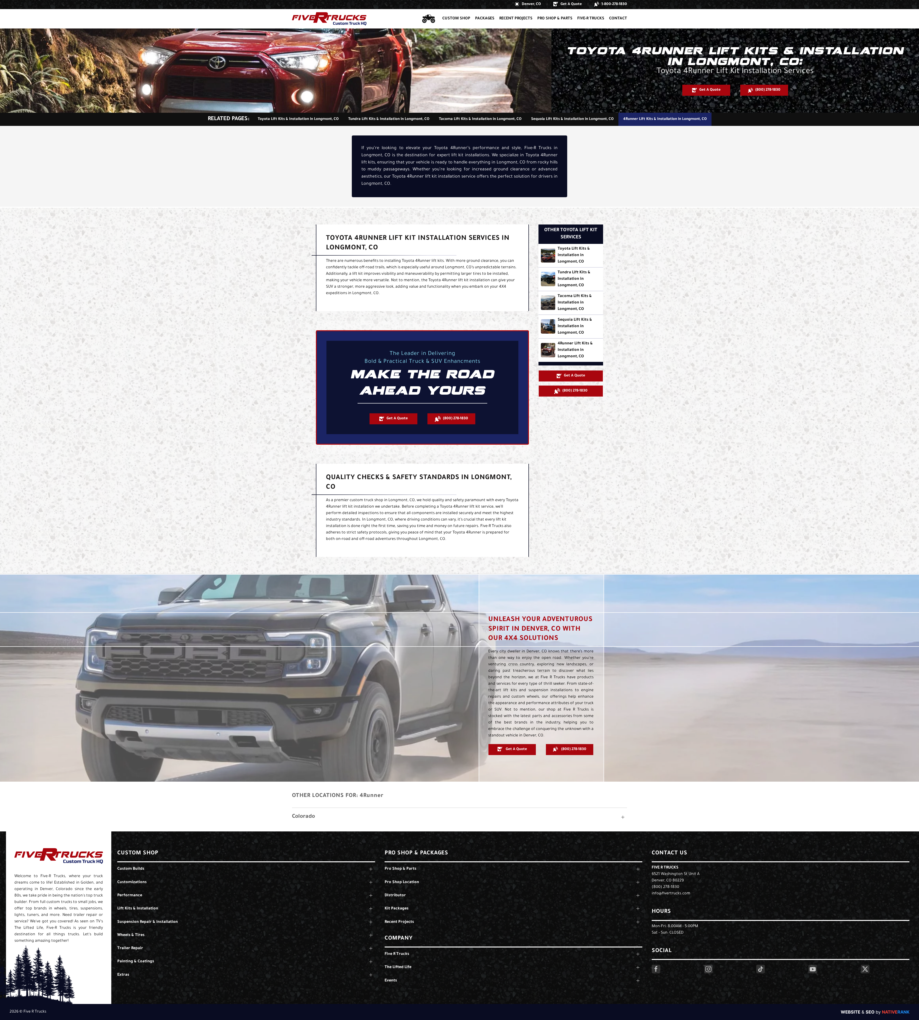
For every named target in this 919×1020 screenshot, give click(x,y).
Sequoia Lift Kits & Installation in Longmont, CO (572, 119)
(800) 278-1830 (665, 887)
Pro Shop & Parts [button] (554, 19)
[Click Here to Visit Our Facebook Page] (656, 969)
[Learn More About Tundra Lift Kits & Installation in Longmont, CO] (570, 279)
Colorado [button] (303, 817)
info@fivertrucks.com (671, 893)
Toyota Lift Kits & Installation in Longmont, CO (298, 119)
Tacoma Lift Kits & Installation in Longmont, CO (480, 119)
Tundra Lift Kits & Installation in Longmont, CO (388, 119)
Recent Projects (515, 19)
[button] (527, 4)
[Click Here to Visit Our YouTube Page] (812, 969)
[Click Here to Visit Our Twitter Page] (865, 969)
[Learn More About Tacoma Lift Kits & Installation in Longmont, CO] (570, 302)
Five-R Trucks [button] (590, 19)
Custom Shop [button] (456, 19)
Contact (618, 19)
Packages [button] (484, 19)
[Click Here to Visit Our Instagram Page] (708, 969)
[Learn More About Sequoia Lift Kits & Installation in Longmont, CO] (570, 326)
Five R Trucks (665, 868)
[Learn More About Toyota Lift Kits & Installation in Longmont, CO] (570, 255)
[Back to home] (329, 18)
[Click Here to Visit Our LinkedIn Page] (760, 969)
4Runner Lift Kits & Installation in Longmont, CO (665, 119)
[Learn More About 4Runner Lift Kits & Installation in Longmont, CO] (570, 350)
